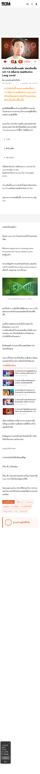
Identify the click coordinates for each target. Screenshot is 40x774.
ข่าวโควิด (15, 506)
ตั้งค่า (5, 761)
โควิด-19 (20, 502)
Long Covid (7, 511)
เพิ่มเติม (6, 754)
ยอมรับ (6, 758)
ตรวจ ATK (23, 511)
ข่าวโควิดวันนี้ (26, 506)
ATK (15, 511)
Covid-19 (29, 502)
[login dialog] (36, 4)
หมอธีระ (6, 506)
